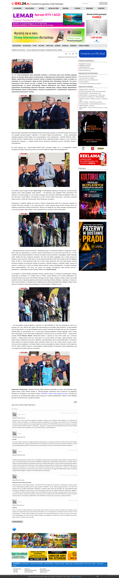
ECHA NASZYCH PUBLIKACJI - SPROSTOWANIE (91, 97)
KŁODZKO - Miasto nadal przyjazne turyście (54, 393)
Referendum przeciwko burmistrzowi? (88, 80)
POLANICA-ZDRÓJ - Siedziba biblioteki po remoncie (92, 104)
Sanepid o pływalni (84, 81)
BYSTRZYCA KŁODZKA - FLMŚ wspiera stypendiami (92, 91)
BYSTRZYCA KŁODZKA (36, 563)
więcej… (15, 565)
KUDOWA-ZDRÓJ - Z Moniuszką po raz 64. (90, 93)
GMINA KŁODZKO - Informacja (86, 89)
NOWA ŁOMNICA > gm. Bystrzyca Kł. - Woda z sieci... (92, 95)
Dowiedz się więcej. (76, 576)
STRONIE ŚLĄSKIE (59, 563)
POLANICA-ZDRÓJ (78, 563)
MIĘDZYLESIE (69, 563)
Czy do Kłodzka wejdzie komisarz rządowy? (90, 83)
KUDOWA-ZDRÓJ (48, 563)
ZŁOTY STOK (87, 563)
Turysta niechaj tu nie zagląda (86, 78)
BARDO (94, 563)
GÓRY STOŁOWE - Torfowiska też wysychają (90, 102)
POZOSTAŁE (25, 563)
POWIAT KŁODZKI (18, 405)
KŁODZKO (16, 563)
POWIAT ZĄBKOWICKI (29, 405)
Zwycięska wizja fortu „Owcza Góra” (88, 76)
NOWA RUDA (100, 563)
